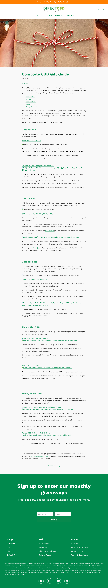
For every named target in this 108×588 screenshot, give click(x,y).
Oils (8, 551)
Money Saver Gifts (32, 393)
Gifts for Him (30, 97)
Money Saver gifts (32, 107)
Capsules (11, 543)
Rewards (43, 547)
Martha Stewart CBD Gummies (35, 338)
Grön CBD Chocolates (31, 365)
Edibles (10, 547)
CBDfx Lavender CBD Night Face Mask (38, 214)
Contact (74, 543)
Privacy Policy (77, 551)
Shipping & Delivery (47, 551)
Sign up (54, 519)
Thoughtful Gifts (31, 104)
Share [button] (26, 83)
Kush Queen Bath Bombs (68, 237)
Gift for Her (30, 99)
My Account (44, 543)
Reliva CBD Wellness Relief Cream (37, 433)
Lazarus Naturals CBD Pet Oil (34, 280)
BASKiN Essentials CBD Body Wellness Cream (41, 407)
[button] (6, 9)
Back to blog (55, 466)
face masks (49, 230)
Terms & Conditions (79, 555)
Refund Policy (45, 555)
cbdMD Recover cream (31, 141)
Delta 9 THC (12, 555)
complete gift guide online (40, 456)
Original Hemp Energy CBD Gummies (38, 166)
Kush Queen (37, 248)
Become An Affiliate (79, 547)
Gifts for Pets (31, 102)
